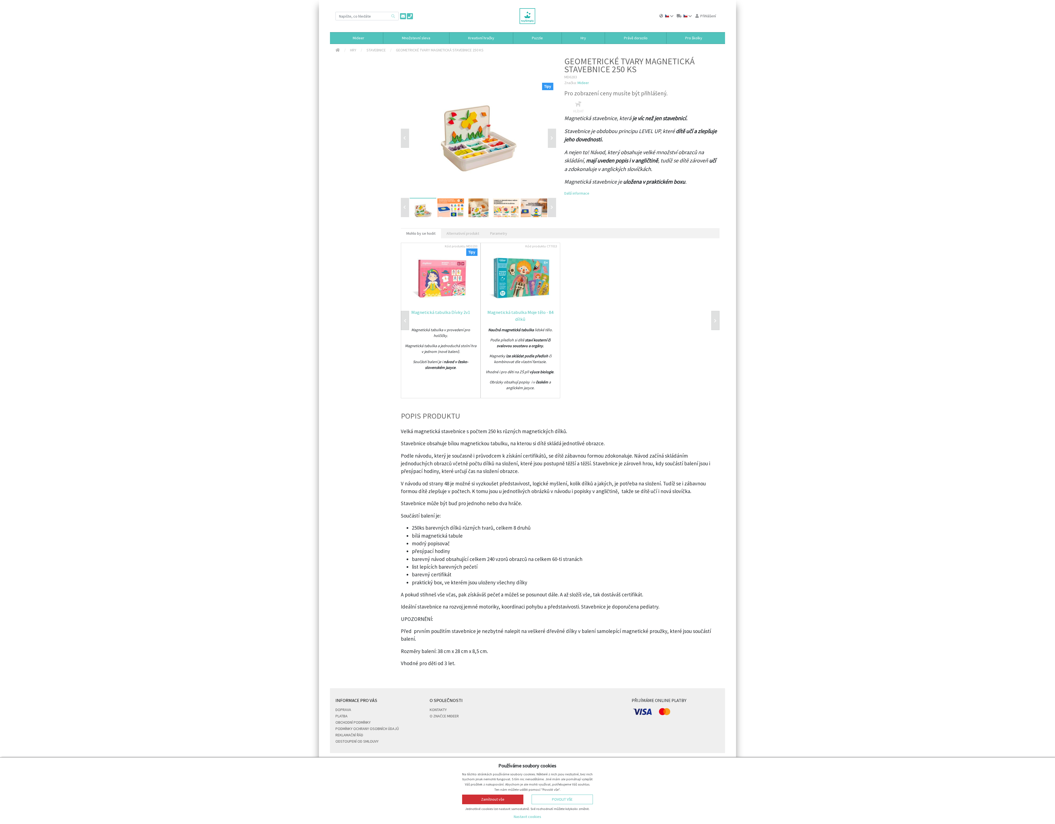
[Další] (552, 207)
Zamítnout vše (492, 799)
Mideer (583, 82)
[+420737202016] (410, 16)
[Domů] (337, 50)
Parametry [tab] (498, 233)
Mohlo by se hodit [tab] (420, 233)
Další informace (576, 193)
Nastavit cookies (527, 816)
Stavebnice (376, 50)
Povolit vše (562, 799)
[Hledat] (393, 16)
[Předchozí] (405, 138)
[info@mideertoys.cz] (403, 16)
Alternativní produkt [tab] (462, 233)
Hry (353, 50)
